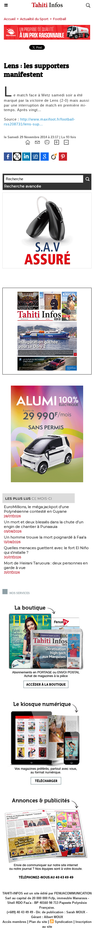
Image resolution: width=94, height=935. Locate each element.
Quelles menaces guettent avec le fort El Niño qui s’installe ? (46, 550)
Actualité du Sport (34, 19)
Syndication (64, 922)
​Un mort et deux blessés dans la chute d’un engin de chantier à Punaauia (43, 524)
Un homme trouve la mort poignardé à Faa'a (45, 537)
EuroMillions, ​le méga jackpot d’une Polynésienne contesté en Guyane (36, 509)
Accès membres (14, 922)
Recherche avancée (22, 186)
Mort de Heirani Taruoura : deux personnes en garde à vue (46, 565)
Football (59, 19)
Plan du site (38, 922)
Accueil (9, 19)
